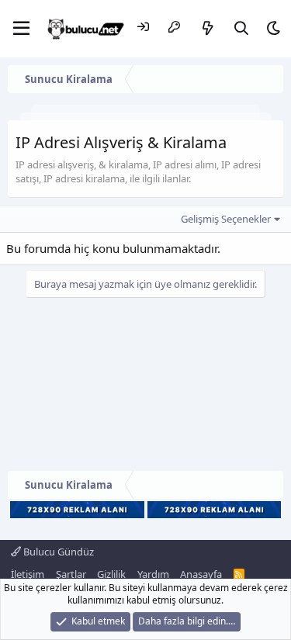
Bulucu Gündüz (57, 552)
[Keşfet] (208, 28)
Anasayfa (201, 574)
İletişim (27, 574)
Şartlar (71, 574)
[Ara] (241, 28)
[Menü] (21, 28)
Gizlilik (111, 574)
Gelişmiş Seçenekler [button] (226, 219)
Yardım (153, 574)
